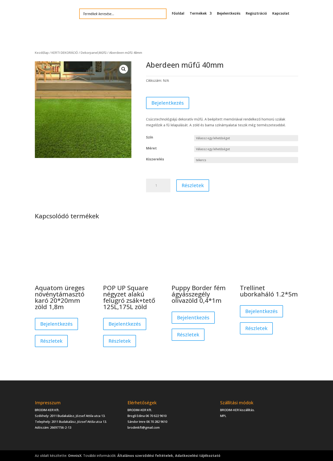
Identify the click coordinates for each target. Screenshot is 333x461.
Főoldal (178, 14)
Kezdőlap (42, 52)
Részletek (193, 185)
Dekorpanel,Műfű (94, 52)
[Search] (161, 14)
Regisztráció (256, 14)
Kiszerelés (155, 159)
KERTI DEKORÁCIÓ (64, 52)
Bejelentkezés (228, 14)
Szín (149, 137)
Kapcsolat (280, 14)
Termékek (198, 14)
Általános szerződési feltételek (145, 455)
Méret (151, 148)
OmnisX (74, 455)
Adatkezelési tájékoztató (197, 455)
